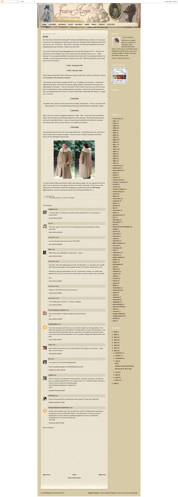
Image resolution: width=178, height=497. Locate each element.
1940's (115, 156)
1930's (115, 154)
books (115, 173)
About (87, 24)
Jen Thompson (128, 37)
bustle (115, 175)
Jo (49, 223)
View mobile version (74, 478)
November (119, 353)
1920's (115, 151)
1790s (114, 128)
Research (62, 24)
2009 (115, 383)
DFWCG (94, 24)
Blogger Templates (93, 493)
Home (44, 24)
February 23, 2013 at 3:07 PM (56, 423)
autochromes (117, 165)
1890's (115, 142)
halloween (116, 220)
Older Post (102, 475)
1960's (115, 161)
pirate (114, 267)
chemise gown (117, 180)
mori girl (115, 245)
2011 (115, 348)
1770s (114, 123)
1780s (114, 126)
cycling (115, 194)
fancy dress (116, 210)
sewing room (117, 290)
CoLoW (115, 184)
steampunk (116, 299)
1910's (115, 149)
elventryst (51, 395)
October (118, 355)
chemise (115, 177)
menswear (116, 241)
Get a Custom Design (131, 493)
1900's (115, 147)
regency (115, 274)
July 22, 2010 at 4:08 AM (55, 353)
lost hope (116, 234)
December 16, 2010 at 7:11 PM (56, 402)
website (115, 318)
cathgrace (51, 209)
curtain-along (117, 191)
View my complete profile (121, 58)
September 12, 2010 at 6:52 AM (57, 370)
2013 (115, 342)
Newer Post (46, 475)
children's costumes (119, 182)
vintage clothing (118, 313)
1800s (114, 130)
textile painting (117, 304)
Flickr (70, 24)
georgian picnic (118, 215)
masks (115, 238)
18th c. (115, 144)
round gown (117, 288)
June (117, 372)
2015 (115, 337)
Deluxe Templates (111, 493)
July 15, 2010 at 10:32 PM (55, 232)
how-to (115, 231)
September (119, 358)
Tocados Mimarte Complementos (58, 407)
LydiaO (50, 375)
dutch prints (117, 198)
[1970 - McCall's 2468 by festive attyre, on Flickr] (74, 70)
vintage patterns (68, 197)
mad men (116, 236)
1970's (115, 163)
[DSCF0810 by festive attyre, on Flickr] (74, 98)
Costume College (118, 189)
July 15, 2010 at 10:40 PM (55, 244)
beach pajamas (117, 170)
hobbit (115, 229)
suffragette (116, 302)
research (115, 278)
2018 (115, 332)
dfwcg (115, 196)
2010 (115, 350)
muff (114, 250)
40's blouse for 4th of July (123, 369)
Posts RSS (111, 24)
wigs (114, 321)
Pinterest (79, 24)
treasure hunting (55, 197)
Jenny (50, 344)
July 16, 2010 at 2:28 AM (55, 293)
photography (117, 264)
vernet (115, 309)
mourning (116, 248)
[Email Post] (52, 196)
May (117, 375)
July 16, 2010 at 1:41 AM (55, 256)
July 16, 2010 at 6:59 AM (55, 305)
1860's (115, 135)
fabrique (115, 205)
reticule (115, 281)
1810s (114, 133)
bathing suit (116, 168)
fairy (114, 208)
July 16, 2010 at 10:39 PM (55, 319)
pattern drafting (118, 257)
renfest (115, 276)
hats (114, 224)
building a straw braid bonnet (124, 366)
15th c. (115, 121)
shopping (116, 297)
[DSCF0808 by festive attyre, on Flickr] (74, 127)
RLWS (115, 285)
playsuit (115, 269)
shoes (115, 295)
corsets (115, 187)
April (117, 377)
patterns (115, 259)
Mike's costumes (118, 243)
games (115, 212)
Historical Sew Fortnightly (121, 227)
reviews (115, 283)
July (117, 361)
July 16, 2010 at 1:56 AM (55, 281)
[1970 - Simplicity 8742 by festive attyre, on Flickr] (74, 65)
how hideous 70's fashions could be (57, 77)
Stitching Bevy (53, 324)
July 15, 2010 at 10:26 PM (55, 218)
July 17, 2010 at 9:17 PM (55, 339)
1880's (115, 140)
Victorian (116, 311)
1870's (115, 137)
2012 (115, 345)
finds (45, 36)
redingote (116, 271)
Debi (49, 249)
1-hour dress (117, 118)
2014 (115, 340)
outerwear (116, 255)
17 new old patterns (65, 51)
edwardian (116, 201)
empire (115, 203)
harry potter (116, 222)
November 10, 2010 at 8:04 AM (57, 390)
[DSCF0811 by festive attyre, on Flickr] (74, 110)
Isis (49, 359)
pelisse (115, 262)
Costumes (52, 24)
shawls (115, 292)
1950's (115, 158)
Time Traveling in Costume (57, 310)
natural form (117, 252)
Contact (102, 24)
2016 (115, 334)
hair (114, 217)
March (118, 380)
